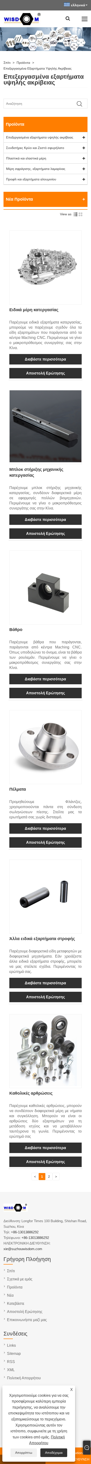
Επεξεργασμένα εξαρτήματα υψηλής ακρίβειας (38, 68)
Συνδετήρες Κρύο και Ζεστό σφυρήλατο (35, 148)
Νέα (10, 1295)
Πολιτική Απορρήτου (24, 1378)
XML (11, 1370)
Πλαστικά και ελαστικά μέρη (26, 158)
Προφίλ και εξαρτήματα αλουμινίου (31, 179)
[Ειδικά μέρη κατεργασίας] (45, 301)
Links (11, 1345)
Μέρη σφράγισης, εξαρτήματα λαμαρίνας (35, 169)
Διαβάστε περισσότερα (45, 359)
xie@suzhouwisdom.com (23, 1249)
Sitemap (14, 1354)
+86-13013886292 (24, 1232)
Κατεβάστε (15, 1303)
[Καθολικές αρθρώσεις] (45, 1085)
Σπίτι (7, 62)
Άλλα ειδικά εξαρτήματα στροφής (42, 938)
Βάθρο (15, 629)
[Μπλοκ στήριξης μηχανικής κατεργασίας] (45, 461)
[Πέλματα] (45, 781)
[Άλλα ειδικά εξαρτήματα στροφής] (45, 930)
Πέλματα (17, 789)
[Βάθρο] (45, 621)
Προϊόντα (23, 62)
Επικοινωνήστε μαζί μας (27, 1320)
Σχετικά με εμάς (19, 1279)
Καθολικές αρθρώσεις (30, 1093)
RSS (11, 1362)
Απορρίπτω (23, 1452)
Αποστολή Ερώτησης (45, 373)
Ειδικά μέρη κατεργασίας (33, 309)
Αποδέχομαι (54, 1452)
